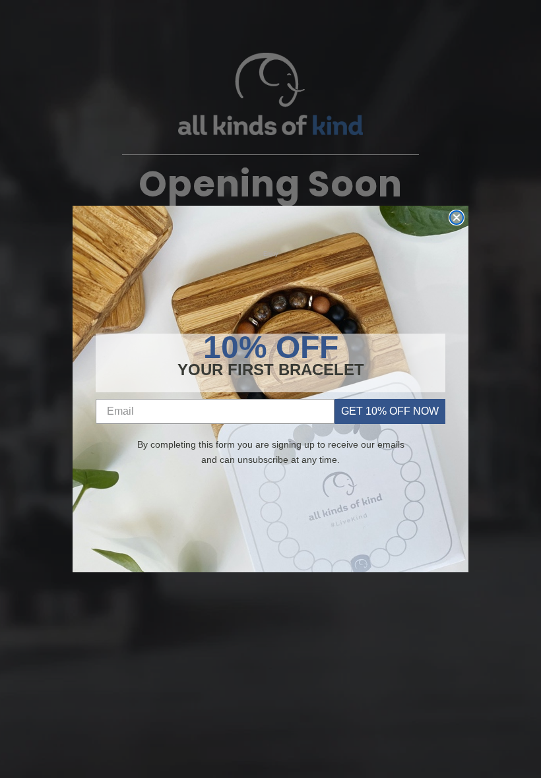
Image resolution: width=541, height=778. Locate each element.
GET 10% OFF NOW (390, 411)
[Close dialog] (456, 217)
